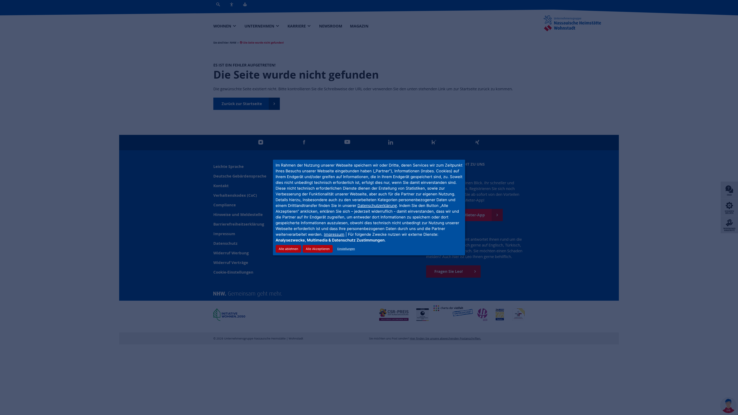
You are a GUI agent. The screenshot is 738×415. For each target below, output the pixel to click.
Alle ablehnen (288, 249)
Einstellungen (346, 249)
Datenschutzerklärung (377, 205)
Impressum (334, 234)
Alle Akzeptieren (318, 249)
